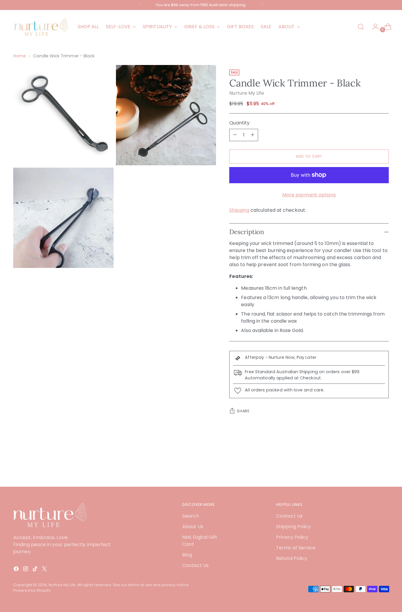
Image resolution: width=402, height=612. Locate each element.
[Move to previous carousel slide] (370, 467)
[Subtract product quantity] (235, 135)
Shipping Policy (293, 526)
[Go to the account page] (373, 27)
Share (243, 410)
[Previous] (139, 5)
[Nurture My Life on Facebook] (16, 570)
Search (190, 516)
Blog (187, 554)
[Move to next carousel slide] (384, 466)
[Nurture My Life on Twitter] (45, 570)
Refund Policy (291, 558)
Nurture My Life (246, 93)
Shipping (239, 210)
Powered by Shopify (32, 590)
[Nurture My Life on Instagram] (26, 570)
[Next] (262, 5)
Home (19, 56)
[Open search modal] (361, 27)
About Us (192, 526)
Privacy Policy (292, 537)
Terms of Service (295, 547)
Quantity (239, 122)
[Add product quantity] (252, 135)
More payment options (309, 194)
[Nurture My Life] (41, 27)
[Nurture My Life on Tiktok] (35, 570)
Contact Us (195, 565)
